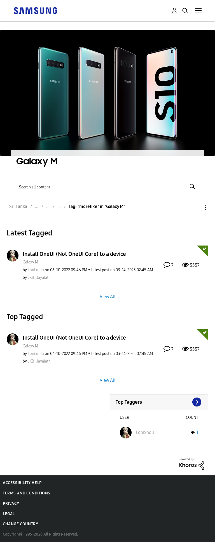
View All (108, 296)
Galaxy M (30, 262)
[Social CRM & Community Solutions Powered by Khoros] (191, 463)
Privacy (11, 503)
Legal (9, 513)
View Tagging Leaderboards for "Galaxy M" (159, 402)
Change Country (20, 524)
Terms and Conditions (26, 493)
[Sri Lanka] (35, 10)
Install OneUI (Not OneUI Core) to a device (74, 254)
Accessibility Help (22, 482)
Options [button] (196, 207)
